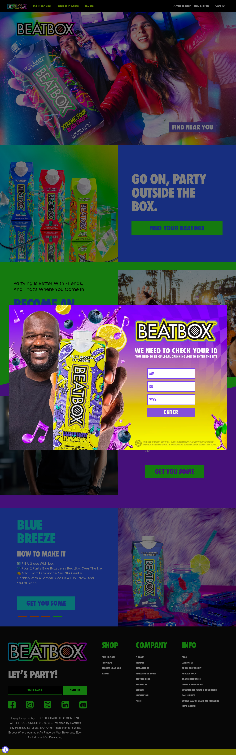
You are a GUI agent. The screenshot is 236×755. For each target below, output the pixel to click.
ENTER (171, 412)
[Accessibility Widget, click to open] (5, 749)
